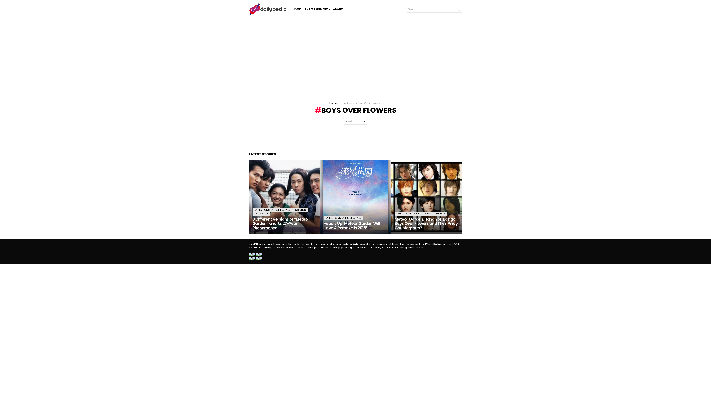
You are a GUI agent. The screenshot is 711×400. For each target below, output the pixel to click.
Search (458, 10)
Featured (300, 210)
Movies (440, 213)
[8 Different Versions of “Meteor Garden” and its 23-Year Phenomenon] (284, 197)
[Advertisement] (355, 46)
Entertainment (316, 9)
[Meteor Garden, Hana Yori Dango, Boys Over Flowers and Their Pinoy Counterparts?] (426, 197)
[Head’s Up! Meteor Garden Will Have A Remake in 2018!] (355, 197)
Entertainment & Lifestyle (272, 210)
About (338, 9)
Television (261, 213)
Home (297, 9)
